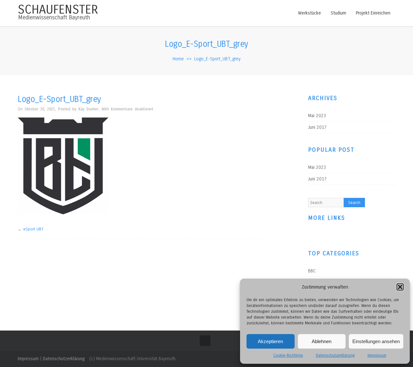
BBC (312, 272)
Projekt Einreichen (373, 13)
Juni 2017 (317, 127)
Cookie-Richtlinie (288, 355)
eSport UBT (33, 229)
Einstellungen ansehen (376, 341)
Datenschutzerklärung (335, 355)
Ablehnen (321, 341)
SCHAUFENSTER (58, 9)
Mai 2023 (317, 115)
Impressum (377, 355)
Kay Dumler (88, 109)
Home (178, 59)
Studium (338, 13)
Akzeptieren (270, 341)
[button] (400, 287)
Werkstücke (309, 13)
